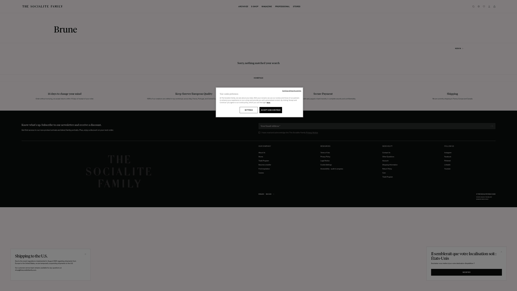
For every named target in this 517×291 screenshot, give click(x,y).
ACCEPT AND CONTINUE (271, 110)
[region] (259, 102)
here (268, 102)
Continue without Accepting (291, 91)
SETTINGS (249, 110)
